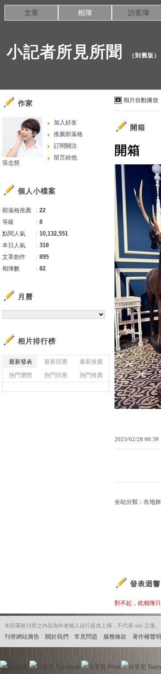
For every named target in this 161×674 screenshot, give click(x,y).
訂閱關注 (65, 145)
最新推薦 (91, 361)
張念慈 (11, 162)
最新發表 (20, 361)
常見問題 (85, 636)
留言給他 (65, 157)
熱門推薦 (91, 375)
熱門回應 (56, 375)
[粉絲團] (3, 664)
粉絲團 (18, 667)
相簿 (85, 13)
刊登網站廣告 (21, 636)
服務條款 (115, 636)
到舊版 (144, 55)
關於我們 (56, 636)
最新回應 (56, 361)
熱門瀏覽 (20, 375)
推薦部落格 (68, 134)
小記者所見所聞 (65, 52)
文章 (31, 13)
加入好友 (65, 122)
